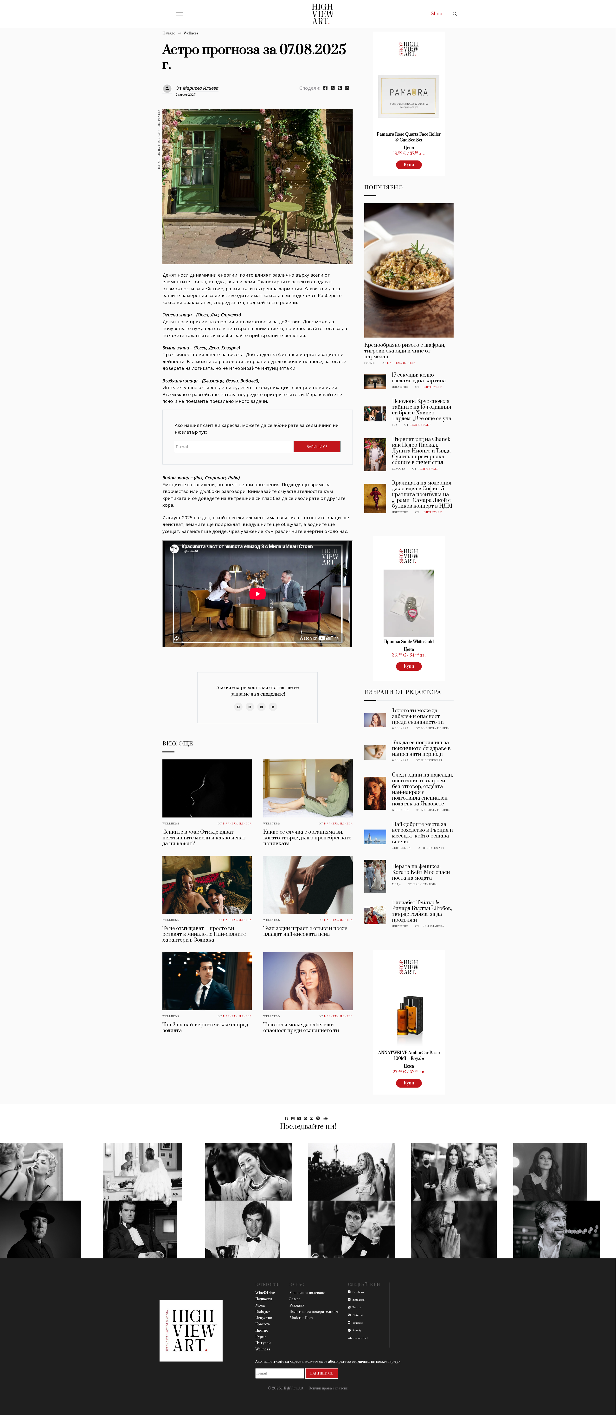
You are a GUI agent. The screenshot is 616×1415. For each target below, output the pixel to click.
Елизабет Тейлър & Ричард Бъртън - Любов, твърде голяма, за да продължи (422, 911)
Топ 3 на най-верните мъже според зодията (205, 1028)
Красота (398, 468)
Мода (396, 884)
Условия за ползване (307, 1293)
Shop (436, 14)
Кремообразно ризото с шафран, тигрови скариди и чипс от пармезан (404, 351)
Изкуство (400, 387)
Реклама (296, 1305)
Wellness (191, 33)
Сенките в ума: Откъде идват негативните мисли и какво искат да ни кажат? (203, 838)
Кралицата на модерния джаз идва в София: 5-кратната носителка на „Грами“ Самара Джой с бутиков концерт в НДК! (422, 494)
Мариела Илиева (200, 88)
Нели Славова (425, 884)
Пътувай (263, 1343)
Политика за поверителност (313, 1311)
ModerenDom (301, 1318)
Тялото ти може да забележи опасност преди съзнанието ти (301, 1028)
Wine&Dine (265, 1293)
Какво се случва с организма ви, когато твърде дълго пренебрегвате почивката (307, 838)
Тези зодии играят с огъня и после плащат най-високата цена (305, 931)
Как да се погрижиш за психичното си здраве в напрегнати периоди (421, 748)
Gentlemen (401, 848)
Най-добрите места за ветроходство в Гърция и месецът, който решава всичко (422, 833)
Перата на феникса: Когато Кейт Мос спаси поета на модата (421, 872)
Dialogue (262, 1311)
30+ (395, 425)
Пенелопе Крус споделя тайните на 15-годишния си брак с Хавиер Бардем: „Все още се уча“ (422, 410)
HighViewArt (431, 387)
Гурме (369, 363)
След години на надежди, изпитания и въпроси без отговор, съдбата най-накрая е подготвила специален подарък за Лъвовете (422, 789)
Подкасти (263, 1299)
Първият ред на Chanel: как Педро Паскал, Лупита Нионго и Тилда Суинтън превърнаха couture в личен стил (421, 451)
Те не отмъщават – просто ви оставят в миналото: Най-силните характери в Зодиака (204, 934)
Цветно (261, 1330)
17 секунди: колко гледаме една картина (419, 378)
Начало (168, 33)
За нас (294, 1299)
